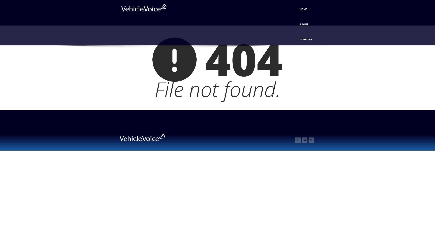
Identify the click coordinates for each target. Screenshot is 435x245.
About (304, 24)
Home (303, 9)
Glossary (306, 39)
